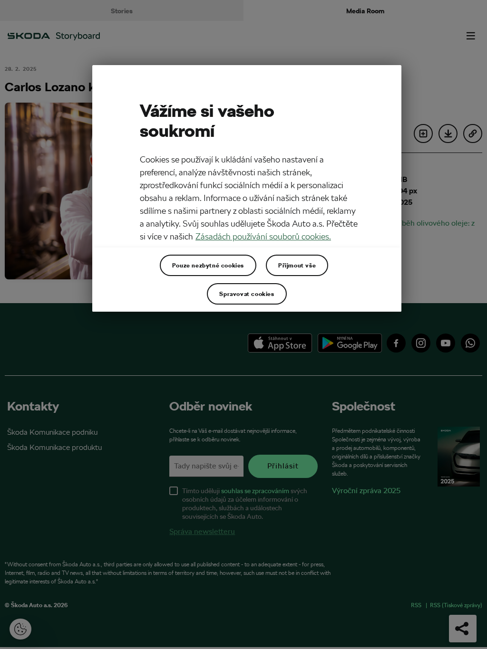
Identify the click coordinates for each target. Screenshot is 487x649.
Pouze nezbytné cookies (208, 265)
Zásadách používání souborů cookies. (263, 236)
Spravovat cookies (246, 293)
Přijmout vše (297, 265)
